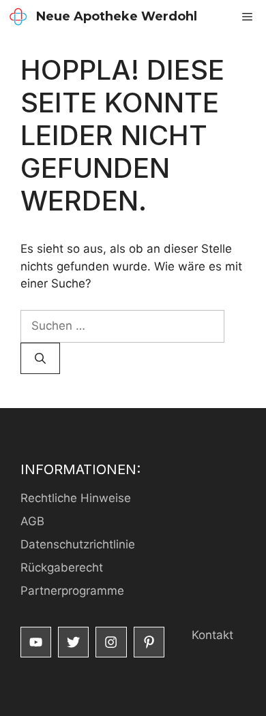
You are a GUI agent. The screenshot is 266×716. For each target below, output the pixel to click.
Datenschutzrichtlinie (77, 544)
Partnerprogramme (72, 590)
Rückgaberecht (61, 567)
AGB (32, 521)
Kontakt (212, 635)
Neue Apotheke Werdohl (116, 16)
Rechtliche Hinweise (75, 498)
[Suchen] (40, 358)
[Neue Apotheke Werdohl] (18, 16)
